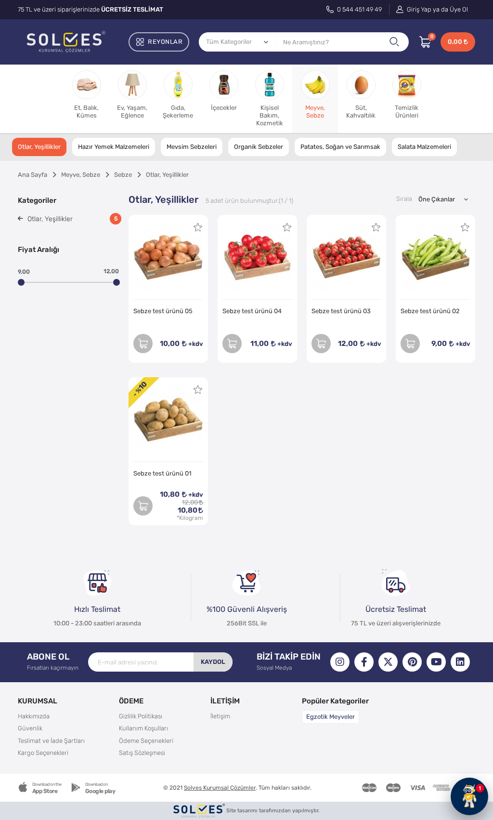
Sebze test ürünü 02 (430, 311)
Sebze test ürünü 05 (163, 311)
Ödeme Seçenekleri (146, 740)
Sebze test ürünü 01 (162, 473)
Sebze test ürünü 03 (341, 311)
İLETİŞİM (225, 701)
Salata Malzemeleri (424, 146)
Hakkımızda (34, 716)
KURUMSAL (37, 701)
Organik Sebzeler (258, 146)
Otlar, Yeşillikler (39, 146)
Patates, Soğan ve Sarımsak (340, 146)
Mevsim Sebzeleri (192, 146)
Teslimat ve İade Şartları (51, 740)
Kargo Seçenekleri (43, 752)
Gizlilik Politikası (140, 716)
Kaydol (213, 661)
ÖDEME (131, 701)
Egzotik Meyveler (330, 716)
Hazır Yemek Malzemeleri (113, 146)
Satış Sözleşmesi (142, 752)
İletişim (220, 716)
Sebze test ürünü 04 (252, 311)
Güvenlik (30, 728)
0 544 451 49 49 (359, 9)
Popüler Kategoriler (335, 701)
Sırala (404, 198)
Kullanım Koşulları (143, 728)
